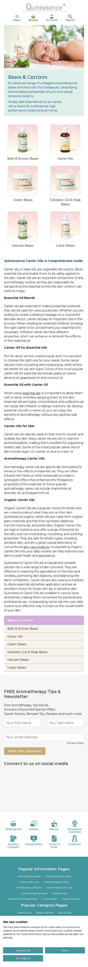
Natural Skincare (71, 898)
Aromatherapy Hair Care (60, 887)
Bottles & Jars (60, 893)
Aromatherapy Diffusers (29, 887)
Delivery (33, 829)
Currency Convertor (13, 845)
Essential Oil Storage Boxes (22, 898)
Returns (54, 829)
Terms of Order (54, 845)
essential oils (31, 393)
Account (52, 20)
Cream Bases (22, 200)
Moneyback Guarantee (74, 830)
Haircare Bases (22, 245)
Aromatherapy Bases (29, 876)
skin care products (36, 547)
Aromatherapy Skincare (34, 893)
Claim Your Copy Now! (24, 751)
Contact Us (74, 844)
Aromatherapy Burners (58, 876)
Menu (17, 20)
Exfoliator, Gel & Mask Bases (27, 652)
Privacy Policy (75, 742)
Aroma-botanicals (29, 882)
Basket (33, 20)
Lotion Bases (65, 245)
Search (70, 20)
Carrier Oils (65, 158)
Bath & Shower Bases (22, 158)
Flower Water (50, 898)
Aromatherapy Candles (56, 882)
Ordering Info (13, 829)
